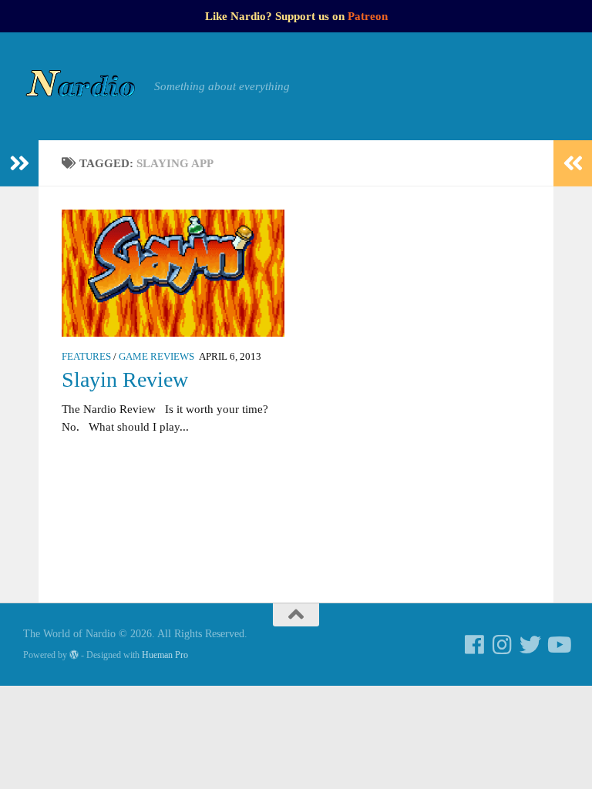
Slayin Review (125, 379)
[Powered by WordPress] (74, 655)
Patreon (368, 16)
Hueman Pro (165, 655)
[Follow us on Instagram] (502, 645)
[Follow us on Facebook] (475, 645)
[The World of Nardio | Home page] (81, 86)
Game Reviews (156, 356)
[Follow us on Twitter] (530, 645)
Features (86, 356)
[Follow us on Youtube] (558, 645)
